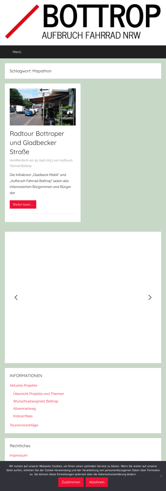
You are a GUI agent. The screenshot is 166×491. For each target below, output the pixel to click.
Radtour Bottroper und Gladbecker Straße (37, 142)
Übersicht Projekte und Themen (38, 394)
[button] (16, 297)
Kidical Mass (23, 416)
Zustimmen (71, 482)
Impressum (19, 455)
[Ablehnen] (161, 476)
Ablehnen (96, 482)
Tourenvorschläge (24, 425)
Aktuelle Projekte (23, 385)
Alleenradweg (24, 408)
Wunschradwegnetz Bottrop (35, 401)
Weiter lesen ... (23, 204)
